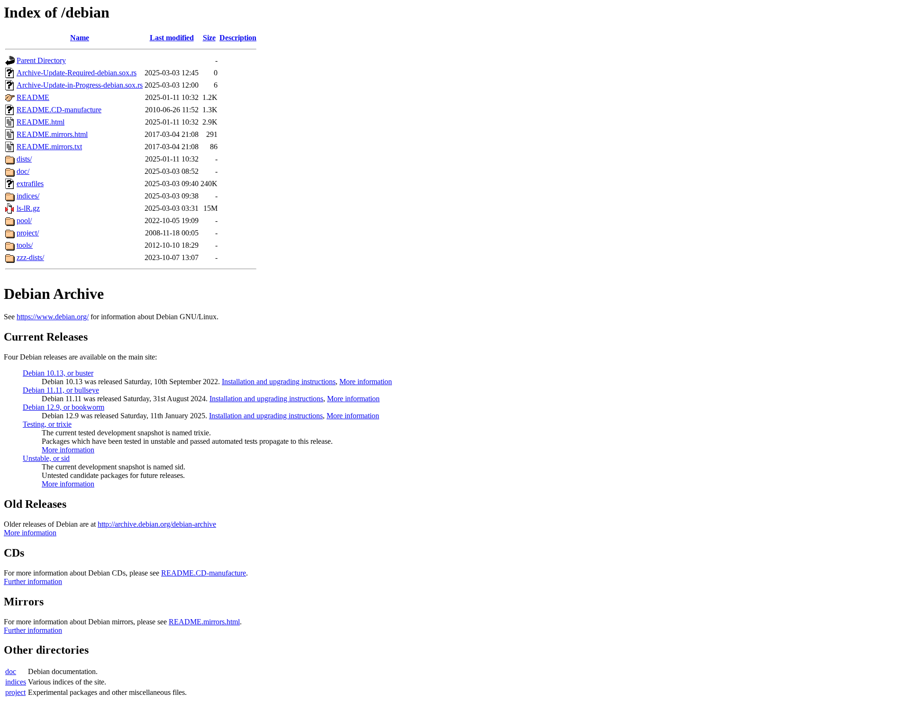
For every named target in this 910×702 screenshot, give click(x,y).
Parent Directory (41, 60)
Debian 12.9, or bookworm (63, 407)
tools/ (25, 245)
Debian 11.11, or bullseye (61, 390)
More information (365, 382)
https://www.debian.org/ (53, 317)
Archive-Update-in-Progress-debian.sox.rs (80, 85)
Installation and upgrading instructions (279, 382)
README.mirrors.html (52, 134)
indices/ (28, 196)
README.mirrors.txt (49, 147)
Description (237, 38)
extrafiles (30, 184)
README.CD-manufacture (59, 110)
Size (209, 38)
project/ (28, 233)
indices (15, 682)
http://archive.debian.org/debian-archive (157, 524)
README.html (40, 122)
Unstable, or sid (46, 458)
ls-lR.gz (28, 208)
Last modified (172, 38)
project (15, 692)
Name (79, 38)
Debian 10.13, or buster (58, 373)
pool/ (24, 220)
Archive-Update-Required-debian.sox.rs (76, 73)
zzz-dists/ (30, 257)
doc (10, 671)
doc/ (23, 171)
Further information (33, 581)
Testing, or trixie (47, 424)
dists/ (24, 159)
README (33, 97)
